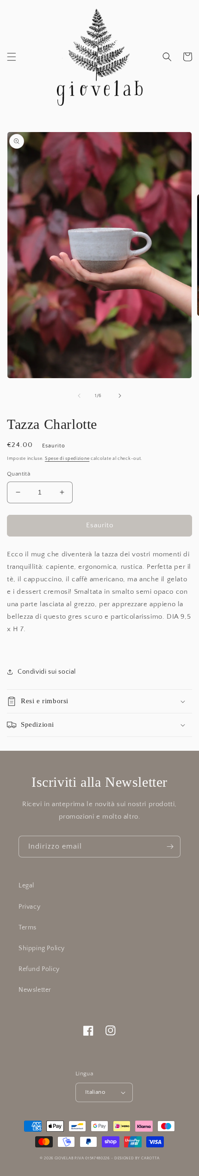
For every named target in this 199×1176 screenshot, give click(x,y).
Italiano (95, 1092)
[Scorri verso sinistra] (79, 396)
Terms (28, 927)
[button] (11, 57)
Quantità (18, 473)
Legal (26, 885)
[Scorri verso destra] (120, 396)
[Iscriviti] (170, 846)
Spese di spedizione (67, 458)
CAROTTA (150, 1158)
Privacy (29, 907)
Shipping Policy (42, 948)
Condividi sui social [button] (47, 671)
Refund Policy (39, 969)
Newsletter (35, 990)
